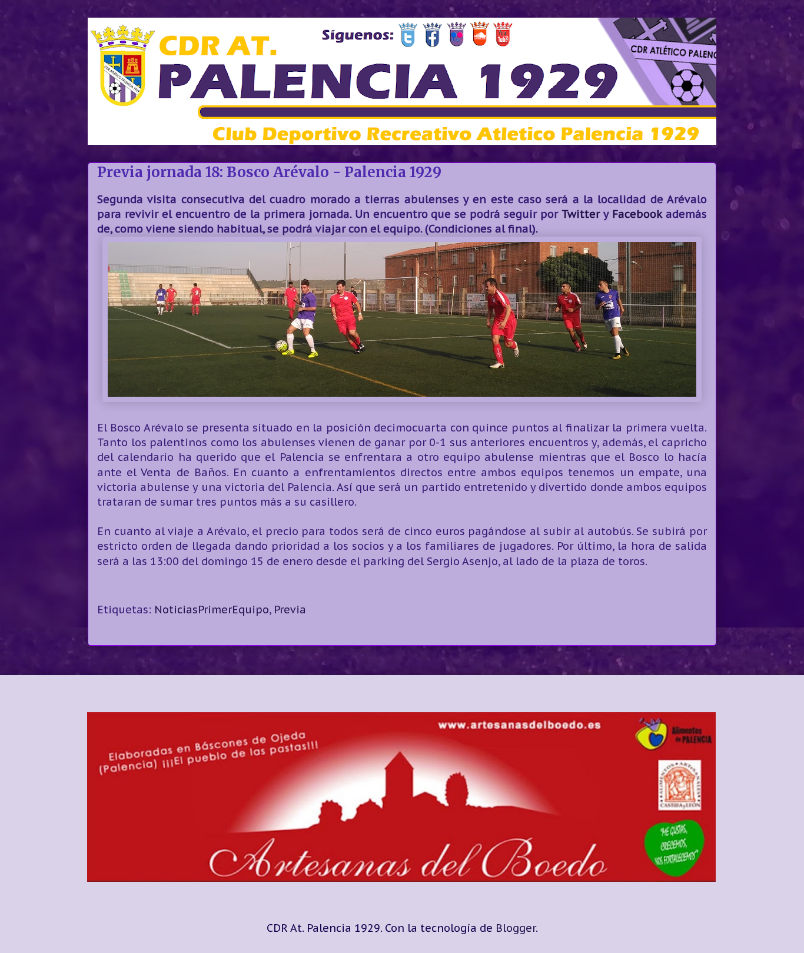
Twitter (581, 214)
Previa (290, 609)
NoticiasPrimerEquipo (211, 609)
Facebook (637, 214)
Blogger (516, 928)
